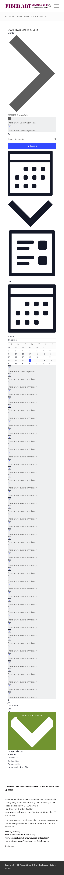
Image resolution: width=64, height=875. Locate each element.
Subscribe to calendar (32, 715)
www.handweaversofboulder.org (20, 834)
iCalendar (12, 754)
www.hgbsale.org (12, 831)
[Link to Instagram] (57, 871)
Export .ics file (14, 764)
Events (11, 33)
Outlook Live (13, 761)
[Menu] (55, 6)
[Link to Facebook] (52, 871)
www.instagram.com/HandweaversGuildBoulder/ (27, 841)
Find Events (32, 146)
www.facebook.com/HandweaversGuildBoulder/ (27, 837)
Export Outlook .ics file (18, 767)
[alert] (32, 121)
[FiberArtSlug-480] (26, 6)
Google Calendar (15, 751)
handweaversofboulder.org (17, 812)
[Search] (48, 6)
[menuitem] (48, 6)
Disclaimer (9, 846)
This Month (13, 705)
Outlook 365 (13, 757)
